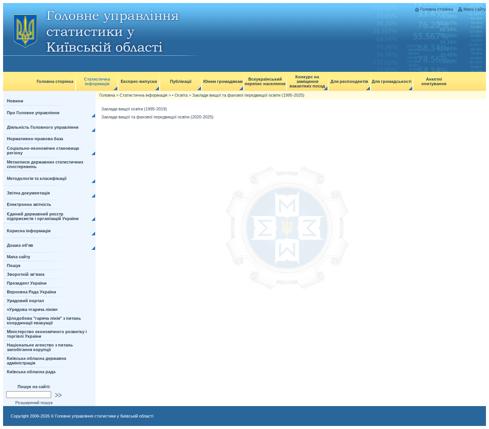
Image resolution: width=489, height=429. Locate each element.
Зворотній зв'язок (26, 274)
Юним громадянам (223, 81)
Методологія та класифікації (36, 178)
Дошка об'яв (20, 245)
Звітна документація (28, 193)
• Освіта (180, 95)
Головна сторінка (436, 9)
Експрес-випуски (139, 81)
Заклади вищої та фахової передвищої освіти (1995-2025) (248, 95)
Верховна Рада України (31, 292)
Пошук (14, 265)
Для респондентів (349, 81)
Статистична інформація (97, 81)
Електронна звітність (29, 204)
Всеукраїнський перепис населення (264, 81)
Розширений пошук (34, 402)
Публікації (180, 81)
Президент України (27, 283)
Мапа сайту (474, 9)
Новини (15, 101)
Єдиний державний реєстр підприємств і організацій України (43, 216)
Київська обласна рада (31, 371)
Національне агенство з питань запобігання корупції (40, 347)
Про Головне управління (33, 112)
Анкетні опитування (433, 81)
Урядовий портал (25, 300)
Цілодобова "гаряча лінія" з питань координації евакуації (44, 320)
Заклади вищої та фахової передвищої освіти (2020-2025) (157, 117)
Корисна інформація (28, 230)
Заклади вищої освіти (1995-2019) (134, 109)
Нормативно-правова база (35, 138)
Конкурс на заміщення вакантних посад (307, 81)
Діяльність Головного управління (42, 127)
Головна (107, 95)
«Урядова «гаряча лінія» (32, 309)
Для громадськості (391, 81)
